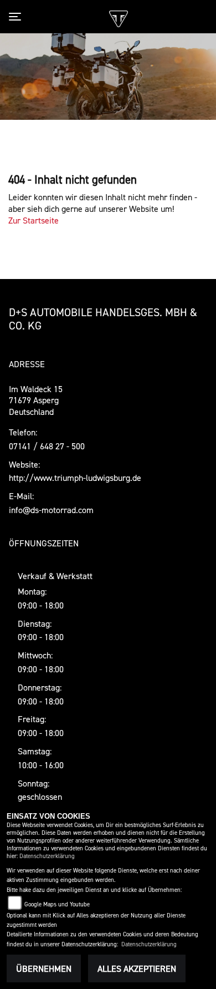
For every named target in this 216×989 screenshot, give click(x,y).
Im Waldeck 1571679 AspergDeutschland (36, 400)
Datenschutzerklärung (47, 856)
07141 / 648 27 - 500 (47, 446)
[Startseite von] (118, 17)
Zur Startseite (33, 220)
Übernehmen (43, 968)
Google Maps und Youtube (57, 904)
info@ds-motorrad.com (51, 509)
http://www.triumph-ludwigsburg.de (75, 477)
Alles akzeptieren (136, 968)
